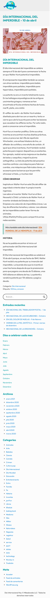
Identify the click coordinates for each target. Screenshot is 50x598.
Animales (9, 445)
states (8, 549)
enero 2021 (10, 399)
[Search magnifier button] (44, 297)
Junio (5, 362)
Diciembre (7, 387)
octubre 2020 (11, 409)
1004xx (13, 289)
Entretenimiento (12, 480)
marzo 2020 (11, 433)
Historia (9, 493)
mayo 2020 (10, 426)
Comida (9, 459)
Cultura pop (11, 466)
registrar (9, 535)
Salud (8, 539)
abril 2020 (10, 430)
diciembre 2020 (12, 402)
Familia (9, 487)
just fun (9, 500)
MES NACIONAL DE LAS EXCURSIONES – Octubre (26, 316)
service (9, 542)
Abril (5, 353)
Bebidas (9, 452)
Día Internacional (18, 286)
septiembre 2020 (13, 413)
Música (9, 525)
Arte (8, 448)
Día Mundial (11, 473)
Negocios (9, 532)
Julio (4, 366)
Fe (7, 490)
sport (8, 546)
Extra (8, 483)
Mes (7, 518)
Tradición (9, 563)
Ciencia (9, 455)
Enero (5, 341)
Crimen (9, 462)
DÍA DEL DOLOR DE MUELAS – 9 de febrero (23, 319)
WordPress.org (12, 585)
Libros (8, 504)
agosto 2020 (11, 416)
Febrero (6, 345)
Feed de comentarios (14, 581)
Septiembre (7, 374)
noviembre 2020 (12, 406)
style (8, 553)
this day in (10, 560)
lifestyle (9, 507)
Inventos (9, 497)
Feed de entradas (13, 578)
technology (10, 556)
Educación (10, 476)
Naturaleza (10, 528)
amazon (20, 289)
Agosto (5, 370)
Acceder (9, 574)
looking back (11, 511)
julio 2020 (10, 420)
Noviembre (7, 382)
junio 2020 (10, 423)
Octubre (6, 378)
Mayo (5, 357)
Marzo (5, 349)
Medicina (9, 514)
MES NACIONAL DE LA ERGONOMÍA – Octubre (25, 329)
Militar (8, 521)
